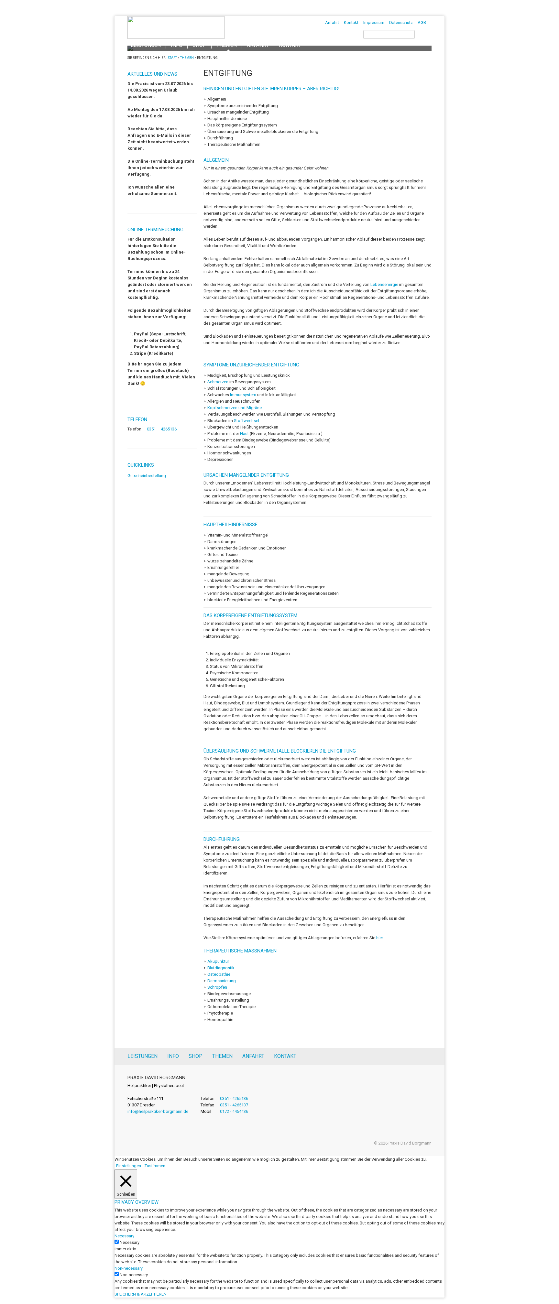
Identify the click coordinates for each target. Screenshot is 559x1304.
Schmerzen (217, 381)
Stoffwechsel (246, 420)
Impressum (373, 22)
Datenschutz (401, 22)
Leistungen (142, 1056)
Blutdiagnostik (221, 967)
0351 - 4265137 (234, 1105)
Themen (187, 58)
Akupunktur (218, 961)
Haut (244, 433)
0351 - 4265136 (234, 1098)
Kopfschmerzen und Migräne (234, 407)
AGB (422, 22)
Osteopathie (218, 974)
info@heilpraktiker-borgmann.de (157, 1111)
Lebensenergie (384, 284)
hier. (380, 937)
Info (173, 1056)
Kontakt (351, 22)
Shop (196, 1056)
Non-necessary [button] (129, 1268)
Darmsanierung (221, 980)
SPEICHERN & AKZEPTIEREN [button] (141, 1294)
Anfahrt (332, 22)
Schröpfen (217, 987)
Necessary (129, 1242)
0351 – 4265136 (162, 429)
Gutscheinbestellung (146, 475)
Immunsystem (243, 394)
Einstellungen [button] (128, 1165)
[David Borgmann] (176, 37)
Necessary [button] (124, 1235)
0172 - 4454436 (234, 1111)
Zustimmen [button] (154, 1165)
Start (172, 58)
